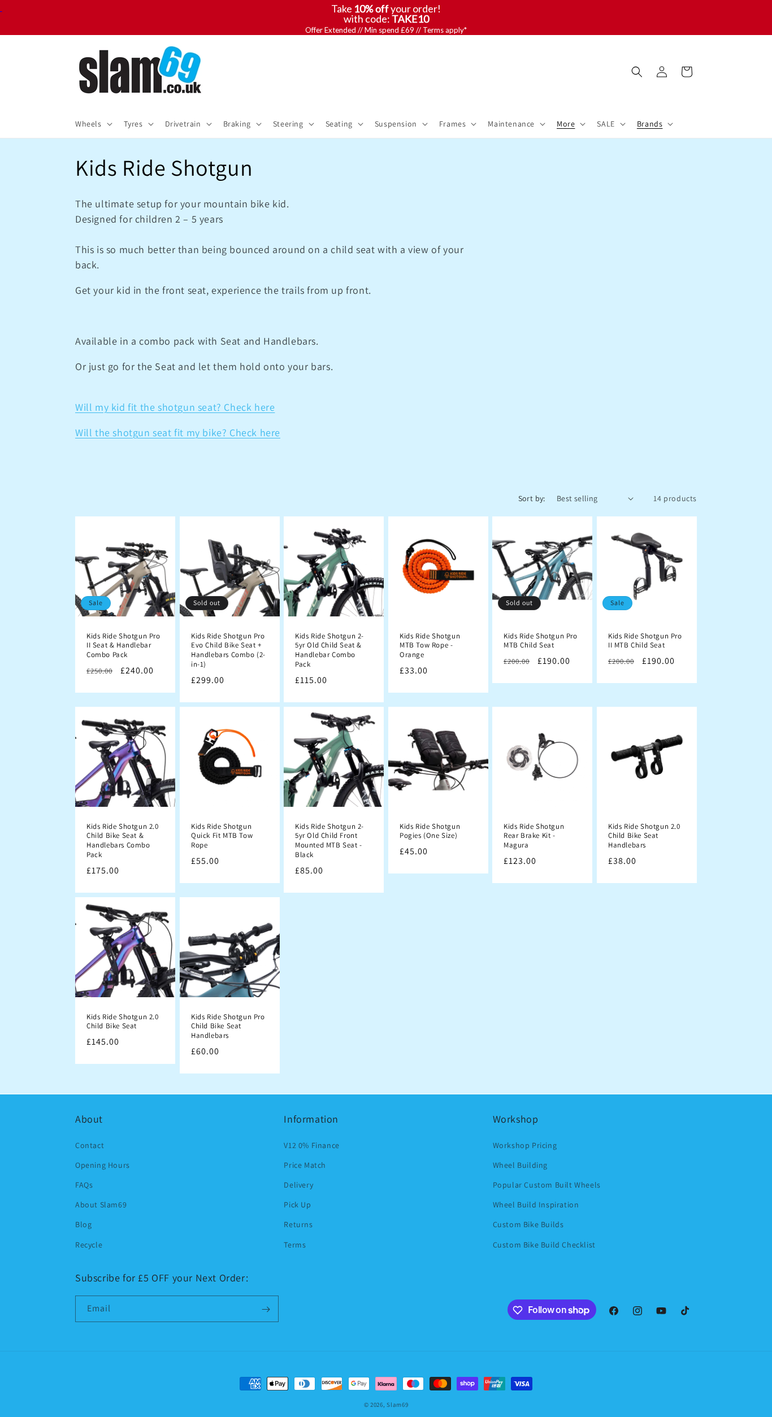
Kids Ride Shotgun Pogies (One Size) (430, 830)
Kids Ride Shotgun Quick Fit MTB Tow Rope (222, 835)
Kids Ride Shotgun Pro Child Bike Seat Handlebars (228, 1026)
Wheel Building (520, 1164)
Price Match (305, 1164)
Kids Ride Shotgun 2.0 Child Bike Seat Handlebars (644, 835)
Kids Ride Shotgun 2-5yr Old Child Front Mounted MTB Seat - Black (329, 840)
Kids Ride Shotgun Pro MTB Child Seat (541, 640)
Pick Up (297, 1204)
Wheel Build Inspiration (536, 1204)
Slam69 (397, 1405)
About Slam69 (101, 1204)
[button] (92, 124)
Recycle (88, 1244)
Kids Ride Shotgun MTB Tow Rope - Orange (430, 645)
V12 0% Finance (311, 1145)
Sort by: (531, 498)
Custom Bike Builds (528, 1224)
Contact (89, 1145)
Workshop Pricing (525, 1145)
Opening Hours (102, 1164)
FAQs (84, 1184)
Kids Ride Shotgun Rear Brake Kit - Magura (534, 835)
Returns (298, 1224)
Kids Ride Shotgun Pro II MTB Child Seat (645, 640)
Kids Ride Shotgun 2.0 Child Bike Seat (122, 1021)
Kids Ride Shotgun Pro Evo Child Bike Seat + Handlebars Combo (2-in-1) (228, 650)
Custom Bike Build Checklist (544, 1244)
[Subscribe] (265, 1309)
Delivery (298, 1184)
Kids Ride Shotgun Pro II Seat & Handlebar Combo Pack (123, 645)
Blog (83, 1224)
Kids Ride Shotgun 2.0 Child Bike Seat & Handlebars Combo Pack (122, 840)
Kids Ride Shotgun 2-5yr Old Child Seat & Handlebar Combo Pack (329, 650)
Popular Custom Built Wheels (547, 1184)
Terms (295, 1244)
